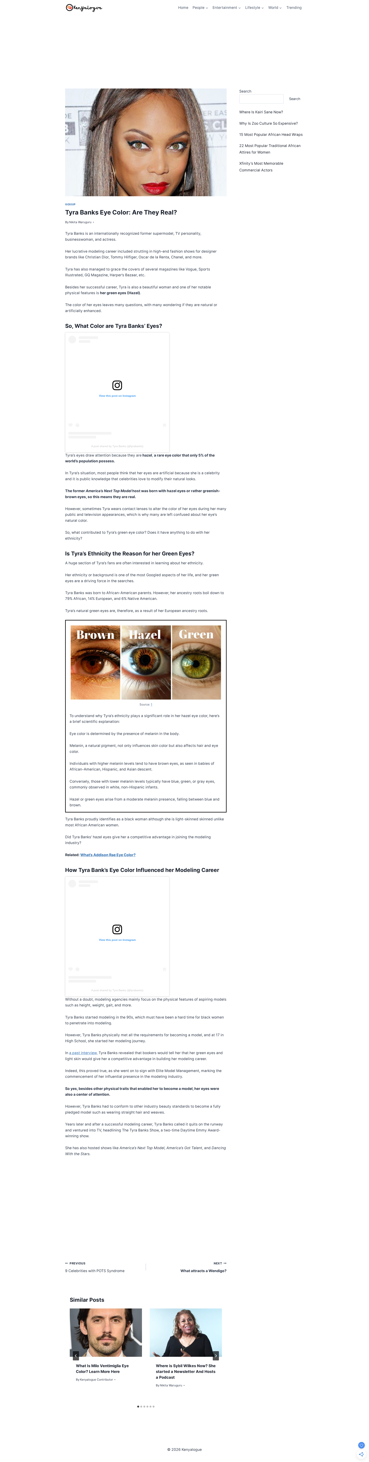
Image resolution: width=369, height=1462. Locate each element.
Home (183, 7)
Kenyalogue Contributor (96, 1379)
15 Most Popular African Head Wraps (271, 134)
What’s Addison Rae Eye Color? (108, 855)
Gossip (70, 204)
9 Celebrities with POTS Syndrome (95, 1267)
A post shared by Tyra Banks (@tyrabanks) (117, 446)
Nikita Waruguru (80, 222)
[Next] (216, 1355)
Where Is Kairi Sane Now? (261, 112)
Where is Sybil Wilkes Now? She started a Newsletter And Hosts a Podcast (186, 1371)
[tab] (138, 1407)
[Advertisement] (184, 44)
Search (245, 91)
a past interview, (83, 1053)
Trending (294, 7)
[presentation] (106, 1332)
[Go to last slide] (76, 1355)
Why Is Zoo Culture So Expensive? (268, 123)
